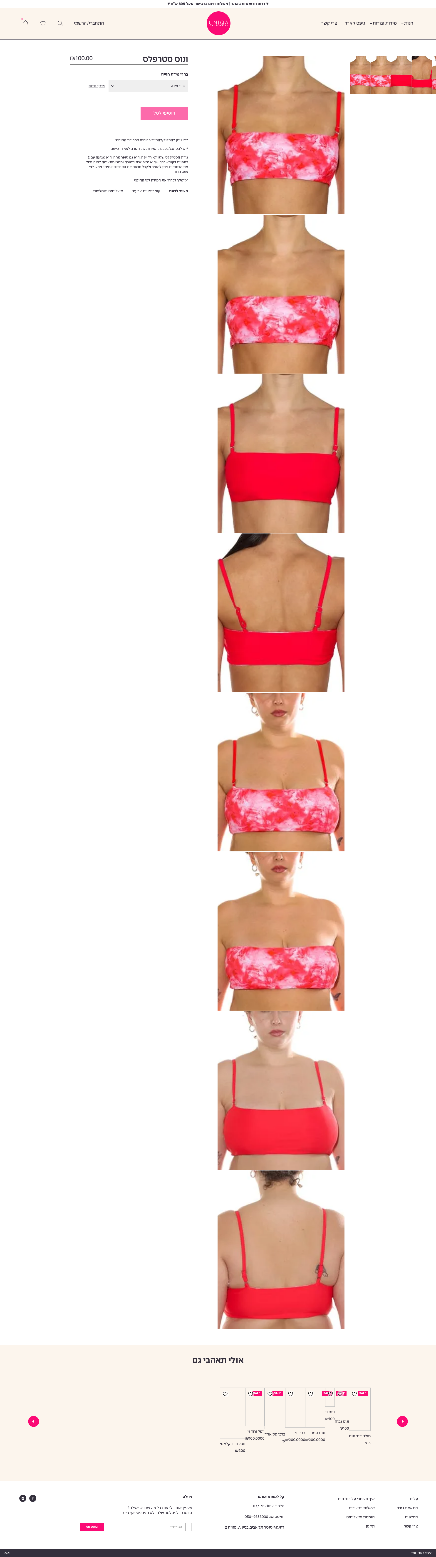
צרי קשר (329, 24)
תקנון (370, 1526)
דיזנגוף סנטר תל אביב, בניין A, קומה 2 (254, 1527)
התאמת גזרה (407, 1508)
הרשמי (80, 24)
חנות (408, 24)
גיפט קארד (355, 24)
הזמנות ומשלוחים (360, 1517)
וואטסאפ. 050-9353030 (264, 1517)
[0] (25, 23)
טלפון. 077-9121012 (268, 1506)
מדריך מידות (97, 86)
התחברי (96, 24)
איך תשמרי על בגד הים (356, 1499)
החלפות (411, 1517)
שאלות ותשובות (362, 1508)
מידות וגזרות (385, 24)
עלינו (414, 1499)
